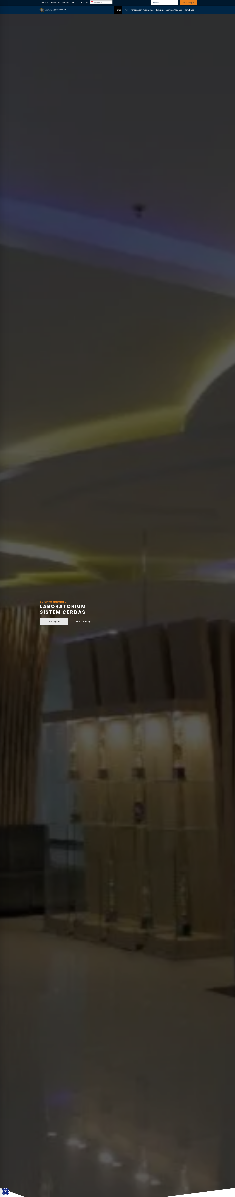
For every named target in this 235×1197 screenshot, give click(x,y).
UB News (65, 2)
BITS (73, 2)
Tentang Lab (54, 621)
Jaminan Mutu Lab (174, 10)
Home (118, 10)
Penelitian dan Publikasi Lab (142, 10)
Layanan (159, 10)
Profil (126, 10)
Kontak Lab (189, 10)
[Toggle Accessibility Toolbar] (5, 1191)
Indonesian (97, 2)
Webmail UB (55, 2)
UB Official (45, 2)
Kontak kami (81, 621)
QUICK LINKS (83, 2)
